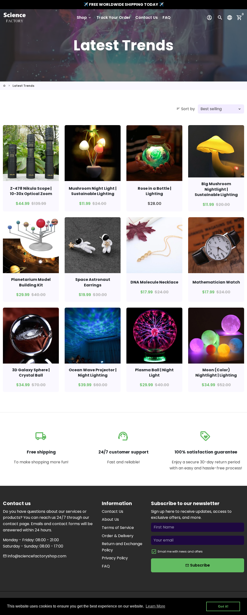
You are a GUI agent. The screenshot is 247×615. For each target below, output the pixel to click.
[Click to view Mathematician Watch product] (216, 245)
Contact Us (146, 17)
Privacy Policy (115, 558)
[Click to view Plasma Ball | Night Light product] (154, 336)
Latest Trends (23, 86)
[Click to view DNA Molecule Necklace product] (154, 245)
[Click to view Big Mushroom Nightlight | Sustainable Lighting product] (216, 151)
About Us (110, 519)
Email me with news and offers (180, 551)
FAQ (167, 17)
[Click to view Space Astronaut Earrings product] (93, 245)
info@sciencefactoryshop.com (34, 556)
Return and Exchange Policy (122, 547)
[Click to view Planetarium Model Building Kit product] (31, 245)
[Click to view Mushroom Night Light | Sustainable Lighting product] (93, 153)
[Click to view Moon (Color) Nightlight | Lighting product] (216, 336)
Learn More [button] (155, 606)
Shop (84, 17)
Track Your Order (113, 17)
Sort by (185, 109)
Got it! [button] (223, 606)
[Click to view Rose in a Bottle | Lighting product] (154, 153)
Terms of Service (118, 527)
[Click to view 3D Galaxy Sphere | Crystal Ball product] (31, 336)
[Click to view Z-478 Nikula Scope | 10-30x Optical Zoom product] (31, 153)
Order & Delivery (117, 536)
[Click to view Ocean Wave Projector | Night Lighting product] (93, 336)
